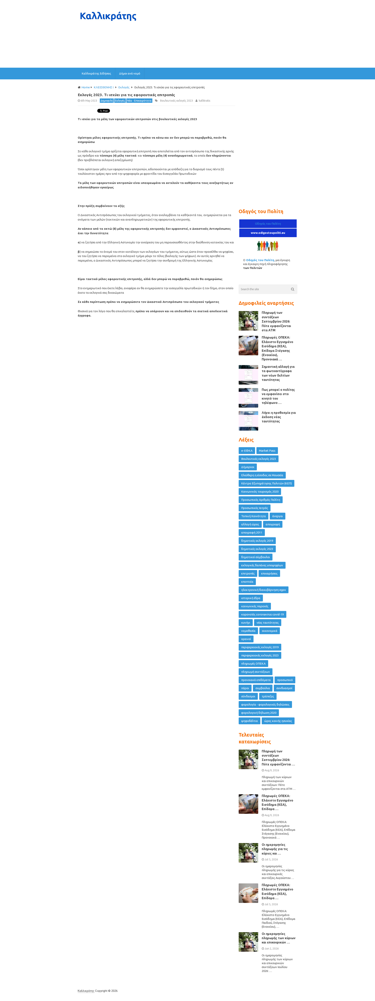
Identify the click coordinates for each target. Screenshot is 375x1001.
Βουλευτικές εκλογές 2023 (176, 100)
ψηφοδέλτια (249, 721)
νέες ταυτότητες (268, 622)
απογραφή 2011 (251, 532)
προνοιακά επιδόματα (256, 680)
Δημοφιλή (107, 100)
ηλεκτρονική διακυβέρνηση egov (263, 589)
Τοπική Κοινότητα (253, 516)
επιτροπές (248, 573)
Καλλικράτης (86, 991)
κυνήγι (245, 622)
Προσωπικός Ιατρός (254, 508)
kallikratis (204, 100)
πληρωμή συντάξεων (255, 671)
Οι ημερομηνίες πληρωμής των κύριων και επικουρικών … (279, 938)
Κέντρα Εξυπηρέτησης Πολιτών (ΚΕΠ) (266, 483)
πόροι (245, 688)
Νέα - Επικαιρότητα (139, 100)
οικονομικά (269, 630)
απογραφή (273, 524)
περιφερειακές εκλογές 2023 (260, 655)
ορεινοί (246, 639)
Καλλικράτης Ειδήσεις (96, 73)
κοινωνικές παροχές (254, 606)
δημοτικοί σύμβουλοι (255, 557)
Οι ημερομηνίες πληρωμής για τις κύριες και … (275, 849)
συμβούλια (262, 688)
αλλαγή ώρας (250, 524)
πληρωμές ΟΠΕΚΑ (253, 663)
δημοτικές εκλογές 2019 (257, 540)
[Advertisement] (226, 34)
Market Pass (267, 450)
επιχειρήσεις (269, 573)
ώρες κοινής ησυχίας (278, 721)
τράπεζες (268, 696)
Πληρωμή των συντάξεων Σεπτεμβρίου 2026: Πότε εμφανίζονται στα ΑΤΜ (276, 321)
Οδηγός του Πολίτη (268, 223)
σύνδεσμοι (248, 696)
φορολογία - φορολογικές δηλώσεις (265, 704)
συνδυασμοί (284, 688)
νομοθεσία (248, 630)
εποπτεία (247, 581)
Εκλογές (120, 100)
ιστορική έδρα (250, 598)
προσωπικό (285, 680)
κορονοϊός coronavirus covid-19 (262, 614)
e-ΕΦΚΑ (247, 450)
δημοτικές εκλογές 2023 (257, 549)
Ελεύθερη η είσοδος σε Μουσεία (262, 475)
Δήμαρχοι (247, 467)
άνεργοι (277, 516)
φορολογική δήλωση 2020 (258, 712)
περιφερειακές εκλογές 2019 (260, 647)
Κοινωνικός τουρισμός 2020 (260, 491)
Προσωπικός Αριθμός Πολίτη (260, 499)
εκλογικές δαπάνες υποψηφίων (262, 565)
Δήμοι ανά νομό (129, 73)
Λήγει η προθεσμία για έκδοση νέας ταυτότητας (279, 417)
